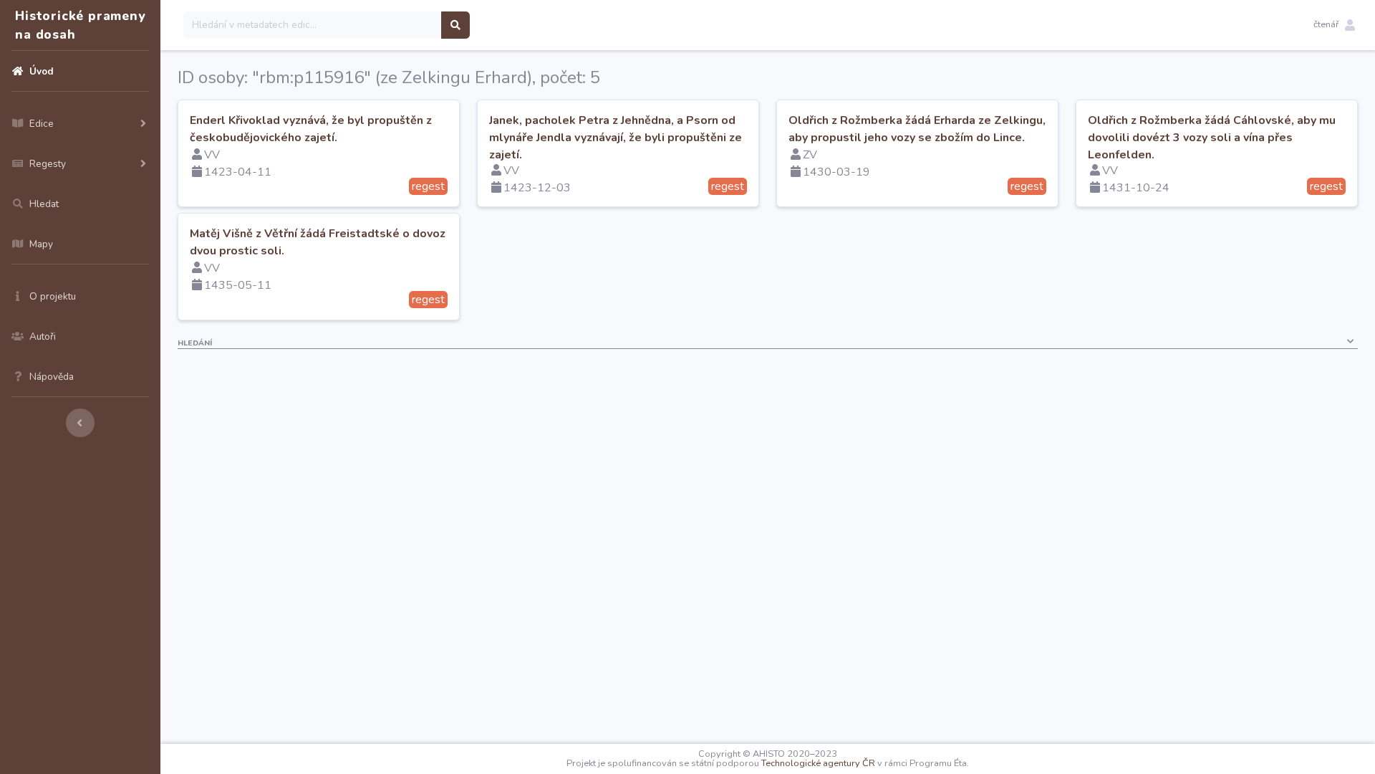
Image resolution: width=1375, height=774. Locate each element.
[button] (1334, 25)
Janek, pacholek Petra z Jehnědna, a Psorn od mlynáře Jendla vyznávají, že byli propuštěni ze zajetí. (615, 138)
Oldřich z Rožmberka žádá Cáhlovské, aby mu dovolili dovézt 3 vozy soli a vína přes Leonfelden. (1212, 138)
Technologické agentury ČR (818, 763)
